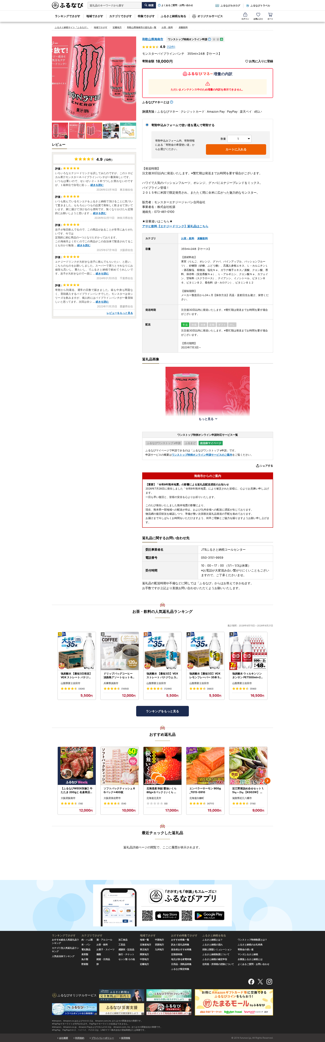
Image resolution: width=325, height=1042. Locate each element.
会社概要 (63, 1038)
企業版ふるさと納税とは (250, 959)
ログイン (245, 19)
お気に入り (258, 19)
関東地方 (144, 954)
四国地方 (159, 944)
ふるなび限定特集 (180, 969)
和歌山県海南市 (152, 39)
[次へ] (267, 781)
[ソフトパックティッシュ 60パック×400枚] (120, 766)
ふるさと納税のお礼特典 (250, 944)
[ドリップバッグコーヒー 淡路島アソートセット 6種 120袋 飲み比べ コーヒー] (120, 651)
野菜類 (84, 964)
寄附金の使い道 (246, 949)
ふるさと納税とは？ (212, 939)
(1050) (125, 688)
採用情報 (125, 1038)
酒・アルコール (104, 939)
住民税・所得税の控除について (218, 964)
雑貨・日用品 (103, 959)
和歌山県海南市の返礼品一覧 (141, 27)
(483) (210, 688)
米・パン (85, 944)
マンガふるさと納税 (248, 954)
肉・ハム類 (87, 939)
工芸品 (121, 944)
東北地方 (144, 949)
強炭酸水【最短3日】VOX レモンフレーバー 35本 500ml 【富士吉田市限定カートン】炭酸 (205, 675)
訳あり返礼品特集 (180, 944)
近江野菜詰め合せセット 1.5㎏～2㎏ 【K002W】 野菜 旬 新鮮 (248, 790)
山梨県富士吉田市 (70, 683)
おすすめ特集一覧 (180, 939)
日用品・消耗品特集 (181, 964)
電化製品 (85, 949)
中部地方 (144, 959)
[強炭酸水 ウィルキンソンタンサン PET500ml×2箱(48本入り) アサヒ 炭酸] (248, 651)
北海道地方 (145, 944)
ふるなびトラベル (260, 5)
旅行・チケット (126, 954)
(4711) (210, 803)
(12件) (171, 46)
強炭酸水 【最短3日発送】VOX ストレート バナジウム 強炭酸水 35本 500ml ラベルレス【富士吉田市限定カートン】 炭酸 (76, 675)
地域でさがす (94, 16)
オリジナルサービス (210, 16)
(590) (253, 688)
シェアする (266, 465)
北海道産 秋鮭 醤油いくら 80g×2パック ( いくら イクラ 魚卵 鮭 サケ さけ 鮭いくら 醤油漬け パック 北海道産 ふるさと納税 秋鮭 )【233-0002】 (162, 790)
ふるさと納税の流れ (212, 944)
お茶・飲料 (167, 27)
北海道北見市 (154, 797)
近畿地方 (117, 27)
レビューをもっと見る (120, 312)
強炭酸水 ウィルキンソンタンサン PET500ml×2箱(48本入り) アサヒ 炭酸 (247, 675)
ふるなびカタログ (230, 5)
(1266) (168, 688)
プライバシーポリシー (102, 1038)
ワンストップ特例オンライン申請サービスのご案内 (202, 454)
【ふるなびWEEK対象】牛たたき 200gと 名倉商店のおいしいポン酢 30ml (77, 790)
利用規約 (79, 1038)
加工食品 (123, 939)
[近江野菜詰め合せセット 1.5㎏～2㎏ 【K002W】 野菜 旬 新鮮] (248, 766)
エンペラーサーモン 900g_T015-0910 (205, 790)
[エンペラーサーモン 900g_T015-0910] (205, 766)
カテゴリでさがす (120, 16)
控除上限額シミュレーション (217, 949)
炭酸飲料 (183, 27)
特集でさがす (146, 16)
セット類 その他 (126, 959)
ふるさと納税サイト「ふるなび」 (72, 27)
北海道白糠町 (196, 797)
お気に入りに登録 (261, 61)
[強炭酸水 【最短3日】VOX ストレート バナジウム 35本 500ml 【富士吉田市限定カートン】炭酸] (162, 651)
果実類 (84, 954)
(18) (80, 803)
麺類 (98, 954)
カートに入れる (236, 149)
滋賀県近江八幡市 (242, 797)
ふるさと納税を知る (173, 16)
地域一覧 (144, 939)
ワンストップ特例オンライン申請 (187, 39)
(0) (166, 803)
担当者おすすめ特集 (181, 949)
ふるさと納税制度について (215, 954)
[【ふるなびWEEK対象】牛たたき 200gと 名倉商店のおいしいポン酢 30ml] (77, 766)
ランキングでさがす (67, 16)
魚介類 (84, 959)
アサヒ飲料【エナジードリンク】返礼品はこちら (175, 226)
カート (270, 19)
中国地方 (159, 939)
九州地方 (159, 949)
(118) (253, 803)
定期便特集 (176, 954)
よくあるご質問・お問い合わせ (177, 5)
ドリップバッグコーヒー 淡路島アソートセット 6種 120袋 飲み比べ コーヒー (119, 675)
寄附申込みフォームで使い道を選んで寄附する (183, 125)
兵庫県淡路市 (111, 683)
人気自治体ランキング (63, 956)
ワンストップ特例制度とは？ (252, 939)
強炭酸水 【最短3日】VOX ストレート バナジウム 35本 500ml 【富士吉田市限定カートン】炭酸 (162, 675)
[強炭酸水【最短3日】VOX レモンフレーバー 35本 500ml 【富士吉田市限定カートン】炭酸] (205, 651)
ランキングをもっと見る (162, 711)
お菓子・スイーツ (105, 949)
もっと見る (206, 419)
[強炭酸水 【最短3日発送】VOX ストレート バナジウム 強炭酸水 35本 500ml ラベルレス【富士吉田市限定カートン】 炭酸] (77, 651)
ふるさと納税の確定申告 (214, 959)
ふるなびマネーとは (155, 102)
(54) (123, 803)
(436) (81, 688)
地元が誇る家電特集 (181, 959)
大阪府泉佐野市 (112, 797)
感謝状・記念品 (126, 949)
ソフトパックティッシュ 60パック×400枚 (119, 790)
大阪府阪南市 (68, 797)
